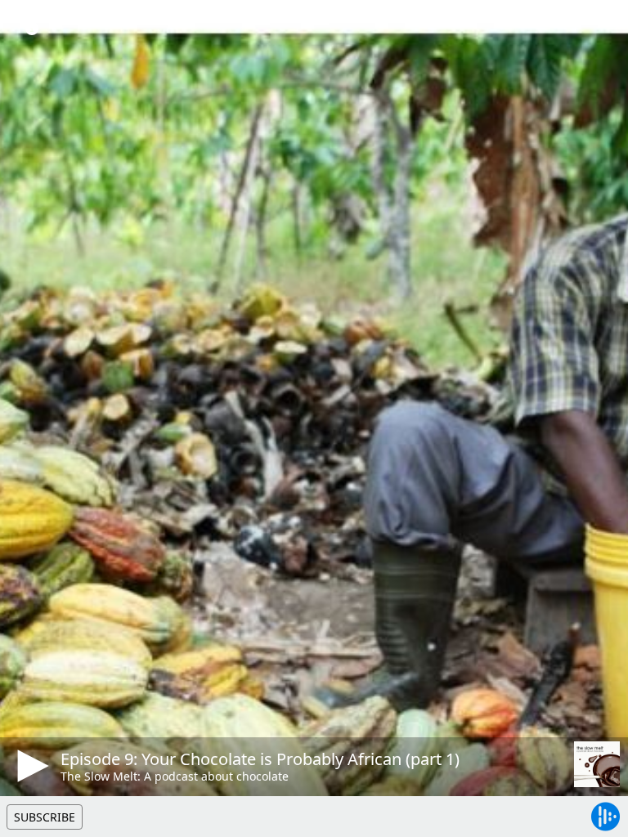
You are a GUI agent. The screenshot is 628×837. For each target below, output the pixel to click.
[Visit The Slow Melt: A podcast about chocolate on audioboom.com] (597, 764)
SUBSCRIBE (44, 817)
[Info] (32, 28)
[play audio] (30, 766)
